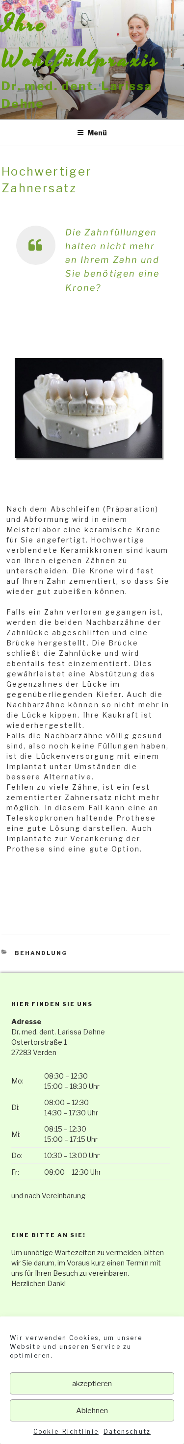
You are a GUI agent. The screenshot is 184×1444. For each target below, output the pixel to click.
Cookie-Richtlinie (66, 1431)
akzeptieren (92, 1383)
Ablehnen (92, 1410)
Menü (97, 133)
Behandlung (41, 953)
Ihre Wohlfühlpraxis (80, 42)
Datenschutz (127, 1431)
